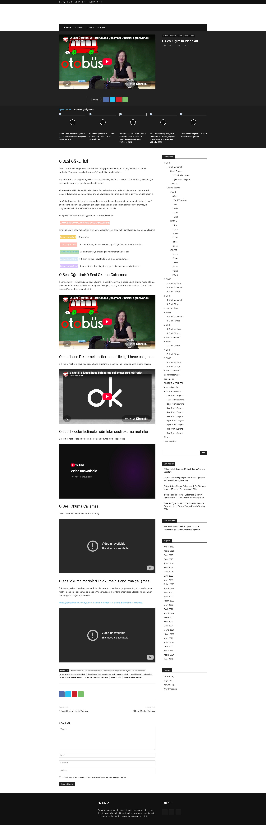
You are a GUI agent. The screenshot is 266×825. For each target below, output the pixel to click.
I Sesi (174, 225)
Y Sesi (175, 271)
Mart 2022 (168, 605)
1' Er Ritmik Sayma (181, 175)
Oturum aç (169, 676)
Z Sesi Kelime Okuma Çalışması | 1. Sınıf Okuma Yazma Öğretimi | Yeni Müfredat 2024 (185, 487)
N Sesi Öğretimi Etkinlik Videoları (73, 711)
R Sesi (175, 241)
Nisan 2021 (169, 634)
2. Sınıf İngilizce (174, 283)
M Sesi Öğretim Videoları (144, 711)
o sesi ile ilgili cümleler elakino (71, 677)
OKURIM (173, 36)
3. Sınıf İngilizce (171, 308)
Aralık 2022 (169, 588)
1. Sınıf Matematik (175, 167)
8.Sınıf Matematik (172, 374)
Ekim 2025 (168, 555)
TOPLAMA (174, 183)
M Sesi (175, 233)
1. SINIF (77, 2)
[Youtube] (178, 812)
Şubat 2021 (169, 642)
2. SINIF (84, 2)
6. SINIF (167, 341)
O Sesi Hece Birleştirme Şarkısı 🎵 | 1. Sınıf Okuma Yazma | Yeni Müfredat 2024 (72, 136)
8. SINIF (167, 358)
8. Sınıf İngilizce (174, 362)
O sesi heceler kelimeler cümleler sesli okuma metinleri (108, 674)
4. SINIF (99, 2)
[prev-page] (201, 109)
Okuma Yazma (189, 36)
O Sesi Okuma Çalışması (133, 677)
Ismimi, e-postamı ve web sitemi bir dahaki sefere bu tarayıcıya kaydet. (94, 777)
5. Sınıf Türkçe (173, 333)
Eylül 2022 (168, 596)
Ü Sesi (175, 266)
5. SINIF (167, 325)
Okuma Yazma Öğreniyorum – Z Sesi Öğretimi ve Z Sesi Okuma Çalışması (184, 479)
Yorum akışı (169, 684)
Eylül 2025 (168, 559)
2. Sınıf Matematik (175, 287)
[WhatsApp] (125, 99)
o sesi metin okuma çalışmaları (96, 677)
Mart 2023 (168, 580)
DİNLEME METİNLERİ (173, 383)
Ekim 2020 (168, 659)
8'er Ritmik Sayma (175, 428)
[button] (203, 27)
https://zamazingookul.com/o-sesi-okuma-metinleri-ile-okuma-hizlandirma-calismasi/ (101, 602)
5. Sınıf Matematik (172, 337)
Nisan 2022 (169, 600)
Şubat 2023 (169, 584)
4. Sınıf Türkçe (173, 320)
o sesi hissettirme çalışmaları (141, 674)
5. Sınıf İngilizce (174, 329)
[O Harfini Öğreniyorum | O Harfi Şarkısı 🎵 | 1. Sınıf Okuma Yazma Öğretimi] (102, 122)
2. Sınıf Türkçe (173, 291)
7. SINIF (167, 349)
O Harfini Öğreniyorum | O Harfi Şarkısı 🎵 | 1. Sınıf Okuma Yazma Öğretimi (102, 136)
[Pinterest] (119, 99)
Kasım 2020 (169, 654)
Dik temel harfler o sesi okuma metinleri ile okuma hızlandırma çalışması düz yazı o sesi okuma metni (108, 671)
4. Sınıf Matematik (175, 316)
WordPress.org (170, 689)
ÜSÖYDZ (173, 250)
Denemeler (169, 379)
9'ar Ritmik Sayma (175, 433)
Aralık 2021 (169, 613)
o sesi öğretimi (116, 677)
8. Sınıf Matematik (172, 370)
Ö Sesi (175, 258)
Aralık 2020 (169, 650)
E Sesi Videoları (179, 200)
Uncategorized (170, 441)
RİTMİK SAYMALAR (172, 391)
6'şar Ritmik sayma (175, 420)
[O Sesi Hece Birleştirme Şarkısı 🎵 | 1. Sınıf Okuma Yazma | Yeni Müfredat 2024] (72, 122)
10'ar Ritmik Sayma (175, 399)
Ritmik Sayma (176, 171)
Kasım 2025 (169, 551)
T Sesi (175, 216)
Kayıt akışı (168, 680)
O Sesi (180, 36)
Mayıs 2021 (169, 630)
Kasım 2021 (169, 617)
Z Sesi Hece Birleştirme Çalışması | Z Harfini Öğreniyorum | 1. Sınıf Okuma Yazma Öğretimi (184, 496)
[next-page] (205, 109)
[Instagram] (171, 812)
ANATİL (173, 192)
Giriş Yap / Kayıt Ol (65, 2)
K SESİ (175, 229)
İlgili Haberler (65, 109)
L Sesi (175, 208)
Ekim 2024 (168, 567)
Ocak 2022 (168, 609)
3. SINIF (92, 2)
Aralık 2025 (169, 546)
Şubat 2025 (169, 563)
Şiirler (166, 437)
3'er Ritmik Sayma (175, 408)
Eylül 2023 (168, 575)
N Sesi (175, 212)
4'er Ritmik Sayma (175, 412)
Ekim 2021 (168, 621)
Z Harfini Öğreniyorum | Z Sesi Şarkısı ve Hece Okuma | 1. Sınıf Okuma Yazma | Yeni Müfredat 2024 (184, 506)
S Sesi (175, 262)
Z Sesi (175, 275)
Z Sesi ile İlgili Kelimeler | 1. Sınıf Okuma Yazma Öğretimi (184, 470)
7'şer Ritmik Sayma (175, 424)
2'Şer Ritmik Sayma (181, 179)
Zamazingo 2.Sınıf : (69, 251)
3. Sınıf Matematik (175, 300)
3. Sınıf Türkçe (173, 304)
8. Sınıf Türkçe (173, 366)
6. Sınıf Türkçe (173, 345)
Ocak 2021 (168, 646)
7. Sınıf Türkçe (173, 354)
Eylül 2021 (168, 625)
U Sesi (175, 246)
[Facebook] (106, 99)
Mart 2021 (168, 638)
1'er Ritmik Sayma (175, 395)
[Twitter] (112, 99)
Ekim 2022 (168, 592)
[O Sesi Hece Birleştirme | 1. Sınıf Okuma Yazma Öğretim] (193, 122)
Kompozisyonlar (171, 387)
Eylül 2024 (168, 571)
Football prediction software (188, 529)
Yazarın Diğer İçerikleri (84, 109)
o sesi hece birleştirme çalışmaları (72, 674)
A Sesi (175, 196)
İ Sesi (174, 204)
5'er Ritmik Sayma (175, 416)
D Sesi (175, 254)
